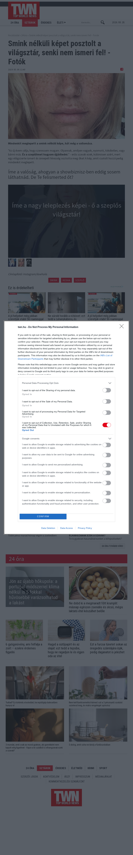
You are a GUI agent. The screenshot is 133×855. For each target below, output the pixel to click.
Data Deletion (48, 528)
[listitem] (66, 383)
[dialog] (66, 427)
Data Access (66, 528)
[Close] (123, 327)
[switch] (107, 390)
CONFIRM (43, 516)
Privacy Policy (85, 528)
